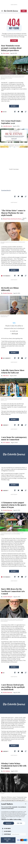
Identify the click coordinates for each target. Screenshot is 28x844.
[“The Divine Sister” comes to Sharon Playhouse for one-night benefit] (14, 231)
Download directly (6, 190)
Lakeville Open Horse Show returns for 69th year (12, 371)
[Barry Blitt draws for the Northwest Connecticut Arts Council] (14, 608)
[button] (25, 804)
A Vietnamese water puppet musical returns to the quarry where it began (13, 504)
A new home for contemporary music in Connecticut (14, 438)
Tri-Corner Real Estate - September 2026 (11, 122)
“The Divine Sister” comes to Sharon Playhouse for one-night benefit (13, 212)
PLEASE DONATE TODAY (7, 840)
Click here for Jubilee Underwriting (11, 819)
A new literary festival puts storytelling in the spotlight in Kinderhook (13, 687)
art (4, 673)
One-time (19, 823)
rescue (5, 112)
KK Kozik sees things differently (10, 289)
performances (6, 276)
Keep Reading (13, 106)
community (5, 425)
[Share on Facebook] (15, 111)
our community (7, 358)
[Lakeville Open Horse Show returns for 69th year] (14, 387)
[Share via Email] (22, 111)
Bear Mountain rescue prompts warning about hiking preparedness (11, 47)
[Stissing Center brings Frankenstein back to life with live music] (14, 782)
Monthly (8, 823)
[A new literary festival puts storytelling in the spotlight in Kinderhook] (14, 704)
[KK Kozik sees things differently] (14, 304)
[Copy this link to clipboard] (25, 111)
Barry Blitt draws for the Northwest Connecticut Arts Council (13, 591)
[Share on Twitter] (18, 111)
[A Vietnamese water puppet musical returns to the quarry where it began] (14, 522)
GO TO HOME (14, 40)
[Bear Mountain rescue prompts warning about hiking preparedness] (14, 65)
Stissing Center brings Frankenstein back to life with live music (13, 765)
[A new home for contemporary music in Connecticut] (14, 454)
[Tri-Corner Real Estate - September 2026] (14, 137)
